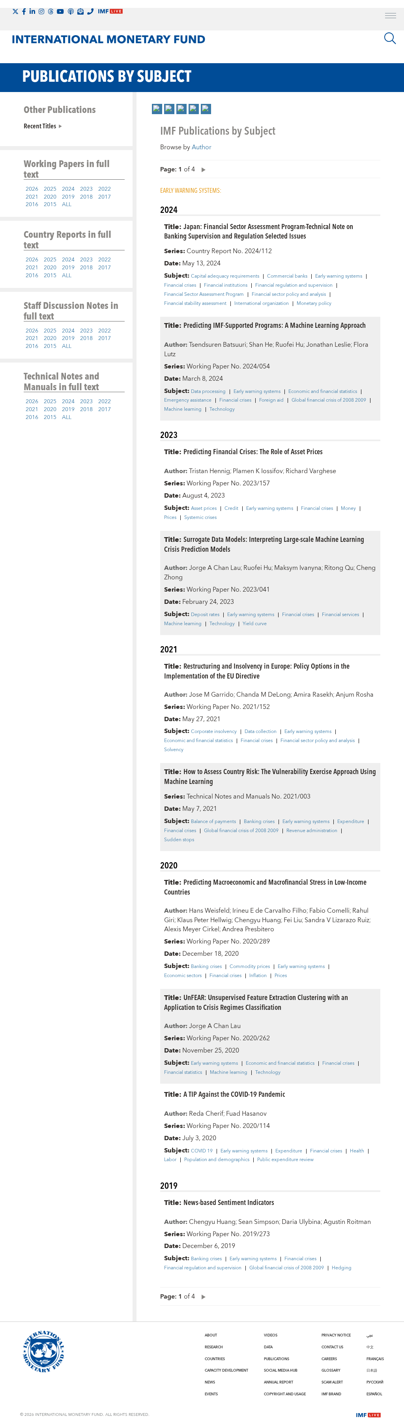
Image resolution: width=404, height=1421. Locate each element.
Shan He (261, 344)
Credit (231, 508)
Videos (270, 1335)
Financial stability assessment (195, 303)
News (210, 1382)
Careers (329, 1359)
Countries (215, 1359)
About (211, 1335)
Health (357, 1151)
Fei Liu (293, 920)
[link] (157, 109)
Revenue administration (311, 831)
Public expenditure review (285, 1160)
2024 (68, 189)
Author (201, 147)
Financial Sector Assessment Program (204, 294)
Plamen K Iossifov (258, 471)
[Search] (390, 38)
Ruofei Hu (289, 344)
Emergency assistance (187, 400)
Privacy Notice (336, 1335)
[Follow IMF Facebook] (24, 11)
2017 (104, 197)
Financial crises (180, 285)
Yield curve (255, 624)
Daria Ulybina (301, 1221)
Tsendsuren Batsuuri (217, 344)
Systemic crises (200, 517)
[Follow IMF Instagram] (41, 11)
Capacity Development (226, 1370)
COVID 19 (202, 1151)
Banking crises (259, 822)
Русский (375, 1382)
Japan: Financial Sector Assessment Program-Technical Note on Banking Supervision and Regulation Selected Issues (258, 231)
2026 (32, 189)
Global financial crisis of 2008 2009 (329, 400)
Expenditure (350, 822)
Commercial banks (287, 276)
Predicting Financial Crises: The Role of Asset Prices (253, 451)
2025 (50, 189)
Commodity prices (250, 966)
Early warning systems (338, 276)
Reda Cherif (206, 1113)
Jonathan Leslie (328, 344)
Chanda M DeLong (263, 694)
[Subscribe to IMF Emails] (80, 11)
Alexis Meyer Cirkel (191, 929)
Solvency (173, 750)
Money (348, 508)
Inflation (258, 976)
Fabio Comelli (329, 910)
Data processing (208, 391)
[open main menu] (390, 16)
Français (375, 1359)
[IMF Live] (368, 1414)
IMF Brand (331, 1394)
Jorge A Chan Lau (215, 567)
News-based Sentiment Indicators (228, 1202)
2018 (86, 197)
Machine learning (183, 409)
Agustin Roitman (347, 1221)
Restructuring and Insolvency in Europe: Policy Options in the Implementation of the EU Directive (257, 670)
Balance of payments (213, 822)
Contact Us (332, 1347)
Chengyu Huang (257, 920)
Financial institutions (225, 285)
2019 (68, 197)
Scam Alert (332, 1382)
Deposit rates (205, 615)
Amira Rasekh (313, 694)
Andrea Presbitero (248, 929)
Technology (222, 409)
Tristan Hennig (209, 471)
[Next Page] (201, 169)
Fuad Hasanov (246, 1113)
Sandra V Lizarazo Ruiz (337, 920)
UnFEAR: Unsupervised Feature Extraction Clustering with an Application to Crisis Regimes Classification (256, 1002)
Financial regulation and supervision (294, 285)
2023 (86, 189)
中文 (370, 1347)
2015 (50, 204)
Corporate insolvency (214, 731)
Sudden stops (179, 840)
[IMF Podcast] (70, 11)
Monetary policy (314, 303)
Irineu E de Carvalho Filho (269, 910)
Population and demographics (216, 1160)
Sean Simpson (258, 1221)
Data (268, 1347)
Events (211, 1394)
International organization (261, 303)
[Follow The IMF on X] (15, 11)
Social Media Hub (280, 1370)
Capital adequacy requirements (225, 276)
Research (214, 1347)
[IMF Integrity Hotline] (90, 11)
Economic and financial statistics (322, 391)
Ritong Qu (339, 567)
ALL (66, 204)
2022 (104, 189)
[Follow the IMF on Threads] (50, 11)
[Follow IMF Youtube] (60, 11)
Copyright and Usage (285, 1394)
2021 (32, 197)
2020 (50, 197)
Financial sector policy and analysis (289, 294)
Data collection (261, 731)
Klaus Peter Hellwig (204, 920)
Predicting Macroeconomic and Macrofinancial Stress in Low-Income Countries (265, 886)
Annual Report (278, 1382)
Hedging (342, 1268)
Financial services (340, 615)
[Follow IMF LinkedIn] (32, 11)
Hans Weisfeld (209, 910)
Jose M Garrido (211, 694)
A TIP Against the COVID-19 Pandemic (234, 1093)
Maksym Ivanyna (298, 567)
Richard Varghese (311, 471)
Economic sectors (183, 976)
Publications (276, 1359)
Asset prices (204, 508)
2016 (32, 204)
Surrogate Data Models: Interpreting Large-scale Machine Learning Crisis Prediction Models (264, 544)
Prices (170, 517)
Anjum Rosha (355, 694)
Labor (170, 1160)
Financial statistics (183, 1072)
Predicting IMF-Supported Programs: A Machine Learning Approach (274, 325)
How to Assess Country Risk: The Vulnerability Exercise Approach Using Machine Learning (270, 776)
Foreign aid (271, 400)
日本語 (372, 1370)
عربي (370, 1335)
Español (374, 1394)
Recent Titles (40, 125)
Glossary (331, 1370)
